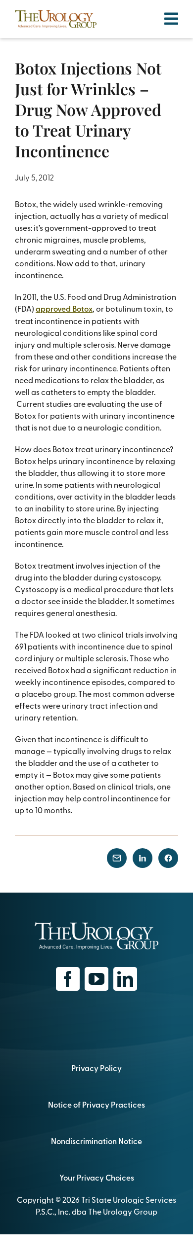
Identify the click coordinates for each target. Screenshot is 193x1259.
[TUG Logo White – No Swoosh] (96, 926)
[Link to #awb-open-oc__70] (171, 19)
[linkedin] (125, 979)
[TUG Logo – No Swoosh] (55, 13)
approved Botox (64, 308)
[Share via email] (117, 858)
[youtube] (96, 979)
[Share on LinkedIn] (142, 858)
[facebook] (68, 979)
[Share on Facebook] (168, 858)
